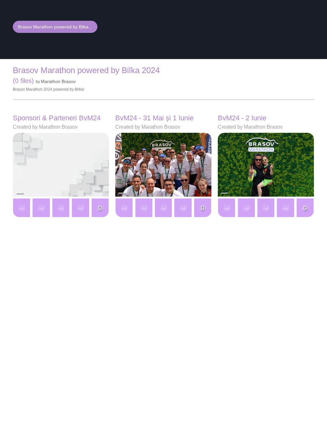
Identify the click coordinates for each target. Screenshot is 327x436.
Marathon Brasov (58, 81)
